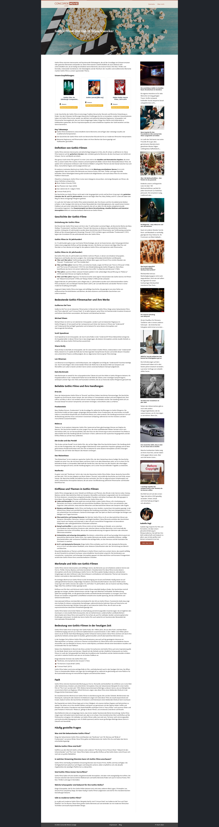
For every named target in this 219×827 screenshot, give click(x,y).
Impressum (113, 825)
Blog (120, 825)
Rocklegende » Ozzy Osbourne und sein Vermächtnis (152, 225)
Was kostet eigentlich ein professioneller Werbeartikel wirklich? (148, 268)
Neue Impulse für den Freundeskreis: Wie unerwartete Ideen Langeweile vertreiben (151, 134)
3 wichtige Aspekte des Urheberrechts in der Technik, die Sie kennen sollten (151, 488)
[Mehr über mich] (146, 514)
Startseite (151, 4)
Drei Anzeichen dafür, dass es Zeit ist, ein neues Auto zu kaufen (151, 446)
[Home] (66, 4)
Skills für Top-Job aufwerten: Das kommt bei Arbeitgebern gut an (151, 357)
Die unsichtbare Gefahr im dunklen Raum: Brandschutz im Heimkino (152, 89)
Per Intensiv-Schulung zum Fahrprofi (148, 315)
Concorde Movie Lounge (68, 825)
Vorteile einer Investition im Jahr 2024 (150, 401)
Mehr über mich (147, 543)
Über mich (160, 4)
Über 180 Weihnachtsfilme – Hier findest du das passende (151, 179)
